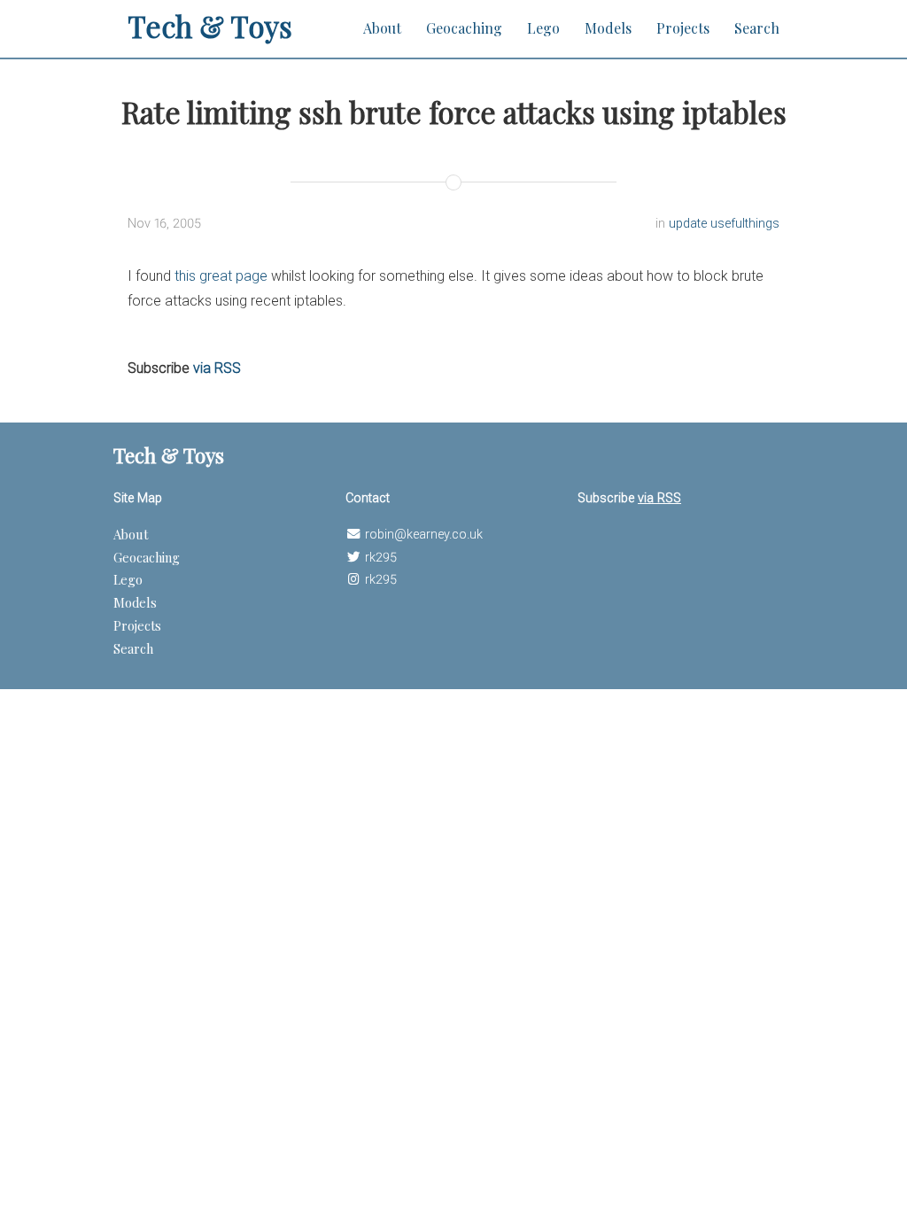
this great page (220, 276)
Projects (682, 28)
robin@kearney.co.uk (424, 534)
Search (756, 28)
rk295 (381, 557)
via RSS (217, 368)
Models (608, 28)
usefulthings (744, 223)
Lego (543, 28)
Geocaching (464, 28)
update (689, 223)
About (382, 28)
